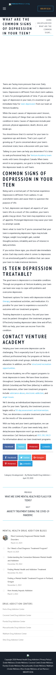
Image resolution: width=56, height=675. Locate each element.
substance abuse (17, 393)
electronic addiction (35, 393)
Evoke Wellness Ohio (16, 669)
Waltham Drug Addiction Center (15, 634)
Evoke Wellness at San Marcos (36, 669)
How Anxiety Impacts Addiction (20, 590)
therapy (6, 301)
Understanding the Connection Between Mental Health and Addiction (30, 559)
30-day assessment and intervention (31, 410)
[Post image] (5, 538)
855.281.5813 (44, 435)
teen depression (28, 103)
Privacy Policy (45, 659)
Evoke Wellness (9, 663)
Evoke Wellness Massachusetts (21, 666)
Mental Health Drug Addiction (28, 659)
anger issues (8, 397)
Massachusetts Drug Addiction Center (17, 628)
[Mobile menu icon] (4, 8)
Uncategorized (17, 475)
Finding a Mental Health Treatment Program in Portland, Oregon (30, 580)
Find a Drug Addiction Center (13, 609)
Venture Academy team (41, 155)
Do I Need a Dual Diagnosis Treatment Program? (28, 548)
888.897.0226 (28, 672)
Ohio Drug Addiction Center (13, 640)
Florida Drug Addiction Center (14, 621)
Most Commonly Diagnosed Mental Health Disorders (28, 538)
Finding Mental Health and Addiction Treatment (27, 569)
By (37, 475)
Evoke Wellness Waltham (43, 666)
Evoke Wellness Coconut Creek (28, 663)
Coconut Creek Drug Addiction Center (17, 615)
